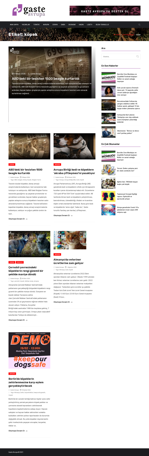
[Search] (137, 56)
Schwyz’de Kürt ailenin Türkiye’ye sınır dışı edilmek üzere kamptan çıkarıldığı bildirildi (127, 118)
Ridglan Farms (36, 180)
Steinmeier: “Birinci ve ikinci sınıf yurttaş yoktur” (128, 132)
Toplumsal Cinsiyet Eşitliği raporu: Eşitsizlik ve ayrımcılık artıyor (127, 196)
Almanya (62, 270)
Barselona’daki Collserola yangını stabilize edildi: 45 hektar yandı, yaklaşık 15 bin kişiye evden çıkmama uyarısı (128, 105)
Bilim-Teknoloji (102, 25)
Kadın (81, 25)
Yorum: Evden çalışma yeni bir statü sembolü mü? (127, 169)
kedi (77, 180)
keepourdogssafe (39, 392)
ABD (15, 180)
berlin (22, 392)
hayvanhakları (29, 392)
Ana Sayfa (14, 25)
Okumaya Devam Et (17, 219)
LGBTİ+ (89, 25)
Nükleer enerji (29, 281)
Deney (25, 180)
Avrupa (46, 25)
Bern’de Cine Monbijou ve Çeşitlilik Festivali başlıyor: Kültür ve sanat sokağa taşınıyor (127, 77)
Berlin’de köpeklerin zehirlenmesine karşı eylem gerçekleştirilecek (26, 382)
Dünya (55, 25)
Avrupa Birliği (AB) (70, 180)
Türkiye (36, 25)
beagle (20, 180)
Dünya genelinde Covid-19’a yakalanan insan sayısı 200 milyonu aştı (128, 209)
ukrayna (36, 281)
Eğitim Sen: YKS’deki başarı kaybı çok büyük (127, 183)
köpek (29, 180)
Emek (63, 25)
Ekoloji (19, 262)
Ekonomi (72, 25)
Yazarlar (26, 25)
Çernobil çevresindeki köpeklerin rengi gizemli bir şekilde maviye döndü (26, 271)
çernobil (16, 281)
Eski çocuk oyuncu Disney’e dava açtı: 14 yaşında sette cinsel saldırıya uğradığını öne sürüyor (127, 91)
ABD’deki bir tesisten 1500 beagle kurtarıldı (45, 79)
